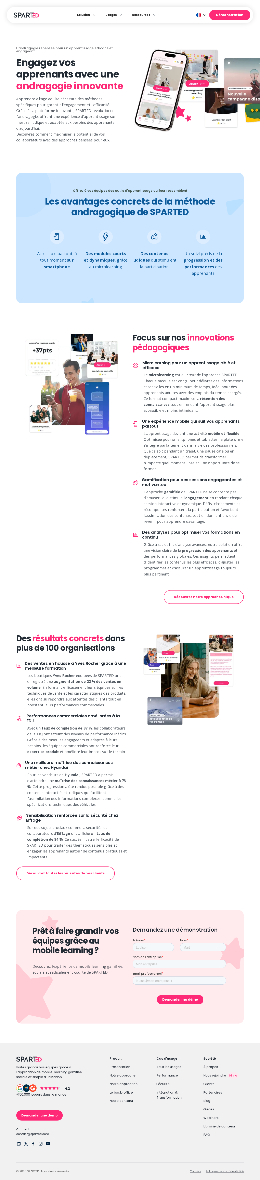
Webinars (211, 1117)
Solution (83, 15)
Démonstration (229, 15)
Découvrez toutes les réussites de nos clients (65, 873)
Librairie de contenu (219, 1126)
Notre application (123, 1084)
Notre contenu (121, 1100)
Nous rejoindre (214, 1075)
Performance (167, 1075)
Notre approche (122, 1075)
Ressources (141, 15)
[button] (201, 15)
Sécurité (163, 1084)
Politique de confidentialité (225, 1171)
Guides (208, 1109)
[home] (25, 15)
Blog (206, 1100)
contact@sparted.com (32, 1134)
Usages (111, 15)
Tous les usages (168, 1067)
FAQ (206, 1134)
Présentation (119, 1067)
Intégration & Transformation (169, 1095)
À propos (210, 1067)
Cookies (195, 1171)
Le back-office (121, 1092)
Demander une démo (39, 1115)
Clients (208, 1084)
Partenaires (212, 1092)
